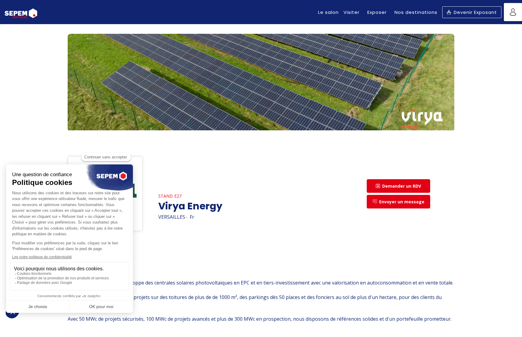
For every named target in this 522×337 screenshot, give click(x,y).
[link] (328, 12)
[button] (471, 12)
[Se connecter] (513, 12)
